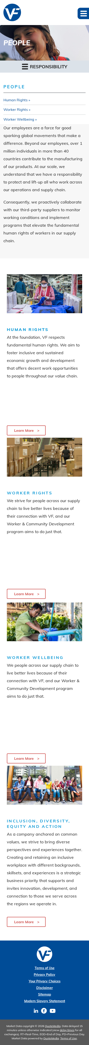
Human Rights (15, 100)
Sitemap (44, 994)
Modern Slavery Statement (44, 1001)
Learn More (24, 430)
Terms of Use (45, 968)
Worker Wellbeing (18, 119)
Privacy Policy (44, 974)
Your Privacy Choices (44, 981)
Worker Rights (15, 109)
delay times (67, 1030)
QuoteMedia (52, 1026)
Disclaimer (44, 987)
